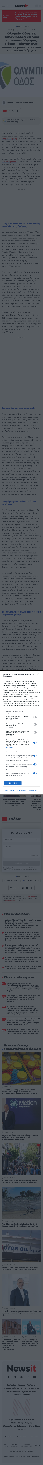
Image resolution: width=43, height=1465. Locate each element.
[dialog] (21, 733)
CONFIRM (13, 783)
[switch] (35, 717)
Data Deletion (9, 790)
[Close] (39, 675)
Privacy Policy (33, 790)
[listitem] (21, 712)
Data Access (21, 790)
